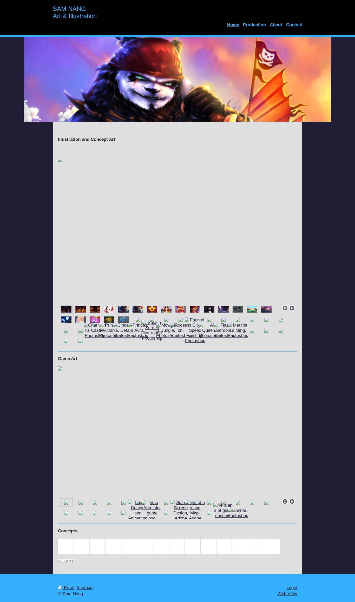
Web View (287, 593)
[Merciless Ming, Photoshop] (238, 330)
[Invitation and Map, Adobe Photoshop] (195, 513)
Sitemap (85, 587)
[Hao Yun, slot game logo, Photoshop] (152, 513)
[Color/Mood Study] (266, 309)
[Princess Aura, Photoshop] (138, 330)
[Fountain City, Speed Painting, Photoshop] (195, 330)
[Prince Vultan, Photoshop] (109, 330)
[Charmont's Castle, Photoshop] (95, 330)
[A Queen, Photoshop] (209, 330)
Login (292, 587)
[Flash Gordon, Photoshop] (223, 330)
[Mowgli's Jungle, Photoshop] (166, 330)
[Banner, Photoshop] (238, 513)
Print (68, 587)
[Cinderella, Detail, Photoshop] (123, 330)
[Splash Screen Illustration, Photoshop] (152, 330)
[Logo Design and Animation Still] (137, 513)
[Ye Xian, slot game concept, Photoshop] (223, 513)
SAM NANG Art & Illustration (75, 12)
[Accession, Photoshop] (181, 330)
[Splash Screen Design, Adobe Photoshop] (180, 513)
